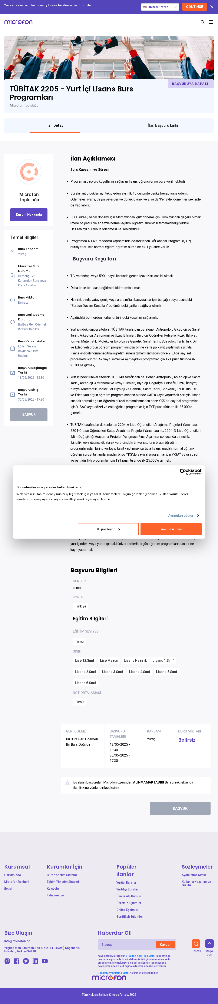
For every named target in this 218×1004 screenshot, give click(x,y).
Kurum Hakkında (29, 215)
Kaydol (165, 945)
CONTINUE (194, 7)
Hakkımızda (12, 875)
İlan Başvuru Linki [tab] (163, 125)
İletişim (9, 888)
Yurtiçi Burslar (126, 882)
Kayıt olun (53, 888)
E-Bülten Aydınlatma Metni (113, 972)
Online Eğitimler (127, 910)
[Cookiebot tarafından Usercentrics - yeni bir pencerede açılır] (183, 472)
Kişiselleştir (106, 529)
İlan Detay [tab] (54, 125)
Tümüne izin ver (171, 529)
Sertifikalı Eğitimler (129, 916)
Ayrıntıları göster (181, 515)
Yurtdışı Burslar (127, 889)
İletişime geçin (57, 895)
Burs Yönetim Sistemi (62, 875)
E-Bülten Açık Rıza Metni (140, 955)
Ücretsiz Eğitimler (128, 903)
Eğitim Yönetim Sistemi (63, 881)
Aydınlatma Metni (194, 875)
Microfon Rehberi (16, 881)
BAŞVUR (29, 414)
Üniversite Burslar (129, 896)
